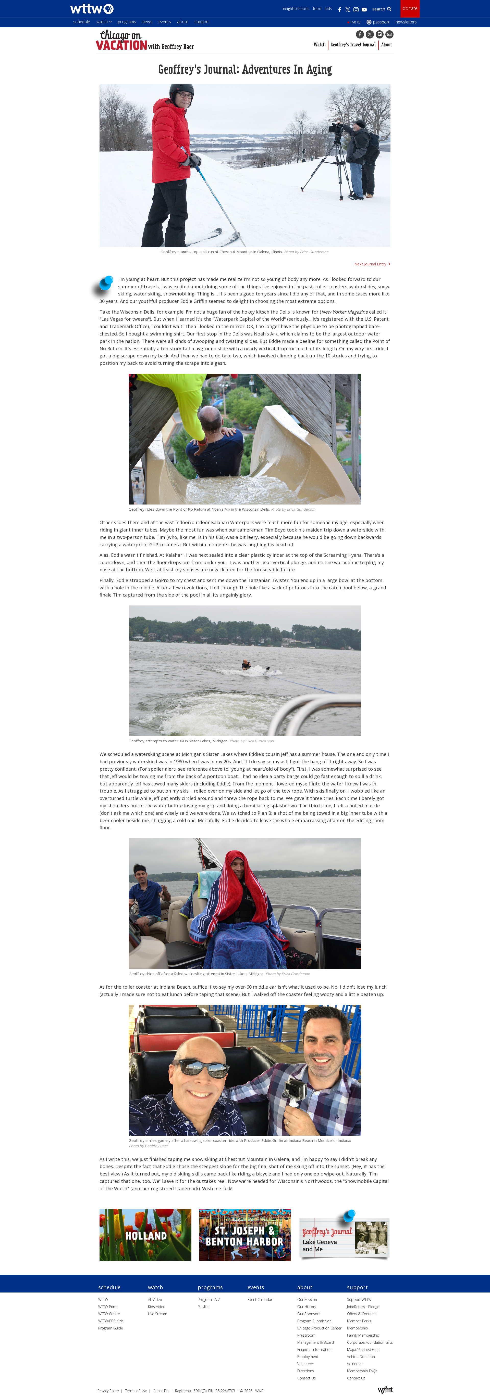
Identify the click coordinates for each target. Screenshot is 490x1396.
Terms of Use (136, 1390)
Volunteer (305, 1363)
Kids (328, 8)
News (147, 21)
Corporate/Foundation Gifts (370, 1342)
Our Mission (307, 1299)
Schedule (81, 21)
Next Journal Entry (370, 263)
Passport (381, 22)
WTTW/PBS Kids (111, 1321)
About (182, 21)
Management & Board (315, 1342)
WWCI (259, 1390)
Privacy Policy (108, 1390)
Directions (305, 1370)
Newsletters (406, 22)
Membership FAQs (362, 1370)
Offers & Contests (361, 1313)
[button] (360, 34)
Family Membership (363, 1335)
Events (164, 21)
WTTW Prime (108, 1306)
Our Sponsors (308, 1313)
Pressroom (306, 1335)
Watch (102, 21)
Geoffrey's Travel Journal (353, 45)
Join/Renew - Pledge (363, 1306)
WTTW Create (109, 1313)
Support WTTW (359, 1299)
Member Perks (359, 1321)
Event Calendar (260, 1299)
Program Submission (314, 1321)
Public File (161, 1390)
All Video (155, 1299)
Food (317, 8)
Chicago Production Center (319, 1328)
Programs (127, 21)
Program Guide (110, 1328)
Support (201, 21)
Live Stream (157, 1313)
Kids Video (156, 1306)
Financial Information (314, 1349)
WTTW (103, 1299)
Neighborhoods (296, 8)
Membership (357, 1328)
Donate (410, 8)
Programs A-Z (209, 1299)
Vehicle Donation (361, 1356)
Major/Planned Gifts (363, 1349)
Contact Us (306, 1378)
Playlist (203, 1306)
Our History (306, 1306)
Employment (307, 1356)
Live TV (355, 22)
